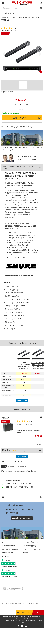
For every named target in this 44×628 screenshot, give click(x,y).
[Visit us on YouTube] (26, 626)
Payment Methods (8, 546)
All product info (7, 92)
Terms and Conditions (22, 618)
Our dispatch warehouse (10, 549)
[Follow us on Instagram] (22, 626)
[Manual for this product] (23, 85)
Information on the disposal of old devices (20, 471)
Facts (3, 542)
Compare (37, 444)
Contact (5, 616)
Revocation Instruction (33, 616)
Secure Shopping (29, 546)
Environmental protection (32, 549)
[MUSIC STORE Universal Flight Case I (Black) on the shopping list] (41, 417)
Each (26, 104)
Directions (26, 553)
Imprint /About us (13, 616)
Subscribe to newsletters (21, 518)
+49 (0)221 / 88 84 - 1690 (26, 159)
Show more (21, 400)
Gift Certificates (7, 553)
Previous (4, 54)
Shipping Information (31, 542)
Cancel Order (6, 556)
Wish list (20, 462)
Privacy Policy (23, 616)
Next (39, 54)
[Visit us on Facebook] (19, 626)
